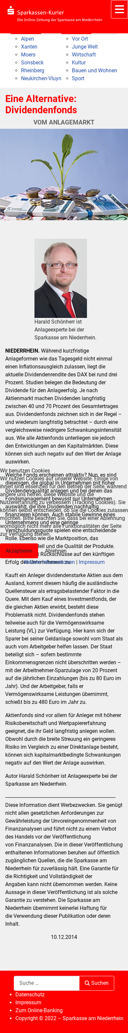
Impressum (92, 562)
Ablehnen (56, 551)
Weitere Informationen (49, 562)
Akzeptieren (19, 551)
